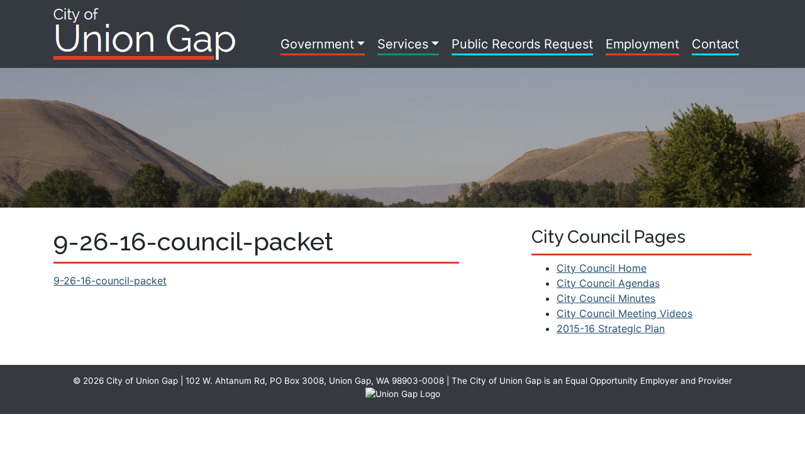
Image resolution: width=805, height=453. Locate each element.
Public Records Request (522, 44)
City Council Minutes (606, 298)
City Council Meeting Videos (624, 313)
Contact (715, 44)
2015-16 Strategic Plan (611, 328)
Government (317, 44)
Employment (642, 44)
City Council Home (602, 268)
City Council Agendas (608, 283)
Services (402, 44)
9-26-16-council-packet (110, 280)
